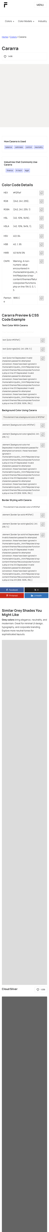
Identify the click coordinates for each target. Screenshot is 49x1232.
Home (5, 36)
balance (9, 147)
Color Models (25, 21)
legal (27, 170)
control (29, 147)
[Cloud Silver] (24, 812)
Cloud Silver (9, 989)
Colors (8, 21)
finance (10, 170)
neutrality (39, 147)
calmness (19, 147)
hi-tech (19, 170)
